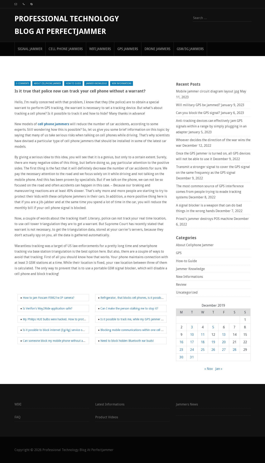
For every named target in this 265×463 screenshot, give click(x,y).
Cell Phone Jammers (66, 49)
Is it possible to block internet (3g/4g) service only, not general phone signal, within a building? (83, 330)
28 (234, 350)
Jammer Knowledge (96, 83)
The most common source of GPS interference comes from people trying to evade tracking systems (210, 191)
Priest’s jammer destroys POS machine (204, 219)
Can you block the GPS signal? (198, 113)
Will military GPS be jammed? (198, 105)
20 (224, 342)
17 (192, 342)
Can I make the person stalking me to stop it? (129, 308)
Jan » (218, 369)
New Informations (121, 83)
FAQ (17, 417)
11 (203, 335)
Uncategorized (187, 292)
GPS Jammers (127, 49)
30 (181, 357)
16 (181, 342)
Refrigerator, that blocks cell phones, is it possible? (132, 297)
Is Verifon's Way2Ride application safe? (47, 308)
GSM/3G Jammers (190, 49)
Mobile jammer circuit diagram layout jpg (207, 91)
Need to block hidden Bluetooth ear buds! (127, 340)
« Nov (208, 369)
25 (203, 350)
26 (213, 350)
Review (181, 285)
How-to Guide (73, 83)
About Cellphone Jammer (47, 83)
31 (192, 357)
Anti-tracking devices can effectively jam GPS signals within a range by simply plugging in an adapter (211, 126)
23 (181, 350)
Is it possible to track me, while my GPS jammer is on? (134, 319)
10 (192, 335)
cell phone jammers (53, 124)
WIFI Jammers (100, 49)
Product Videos (106, 417)
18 (203, 342)
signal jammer (30, 49)
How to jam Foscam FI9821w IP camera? (48, 297)
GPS (179, 253)
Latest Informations (109, 404)
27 (224, 350)
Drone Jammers (157, 49)
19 (213, 342)
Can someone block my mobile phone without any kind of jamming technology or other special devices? (88, 340)
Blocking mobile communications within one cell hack (133, 330)
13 (224, 335)
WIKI (17, 404)
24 (192, 350)
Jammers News (187, 404)
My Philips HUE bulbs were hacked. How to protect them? (59, 319)
